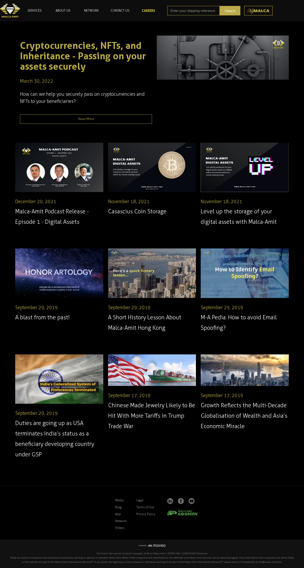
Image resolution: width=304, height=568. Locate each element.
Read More (86, 119)
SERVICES (35, 11)
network (91, 11)
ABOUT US (63, 11)
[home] (10, 11)
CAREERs (148, 11)
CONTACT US (120, 11)
